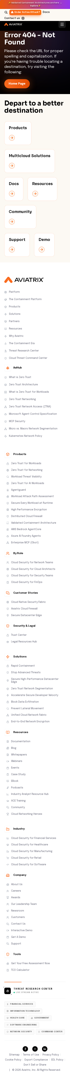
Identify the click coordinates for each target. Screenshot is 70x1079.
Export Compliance (36, 1060)
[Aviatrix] (13, 24)
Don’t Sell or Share (35, 1065)
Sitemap (14, 1055)
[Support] (23, 18)
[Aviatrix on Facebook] (25, 1049)
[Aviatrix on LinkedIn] (44, 1049)
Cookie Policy (13, 1060)
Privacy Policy (51, 1055)
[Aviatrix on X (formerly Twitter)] (35, 1049)
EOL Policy (57, 1060)
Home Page (17, 83)
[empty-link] (17, 133)
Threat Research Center (33, 989)
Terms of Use (31, 1055)
